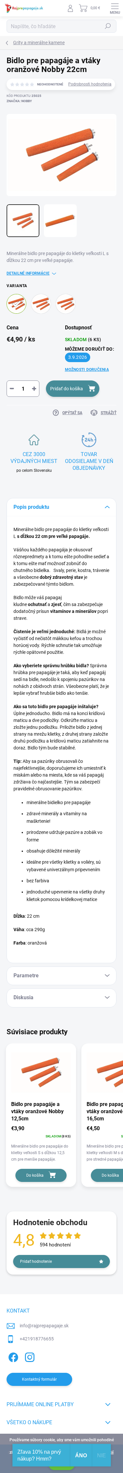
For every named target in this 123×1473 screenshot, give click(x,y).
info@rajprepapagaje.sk (44, 1325)
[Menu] (115, 8)
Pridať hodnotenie (36, 1261)
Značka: (19, 101)
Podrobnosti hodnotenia (90, 84)
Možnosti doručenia (87, 369)
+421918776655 (37, 1338)
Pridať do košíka (66, 388)
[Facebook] (12, 1356)
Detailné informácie (28, 273)
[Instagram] (28, 1356)
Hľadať (108, 26)
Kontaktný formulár (39, 1379)
